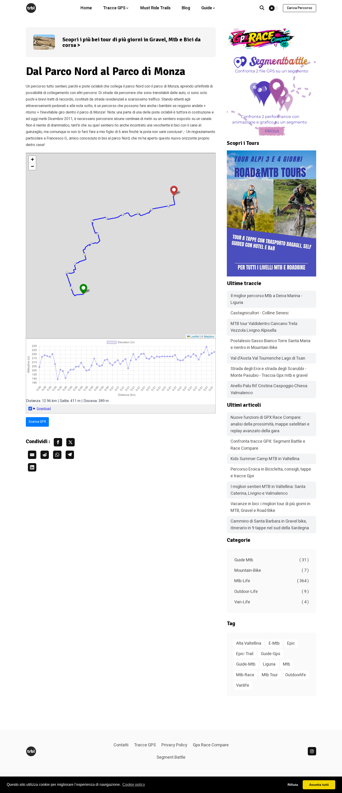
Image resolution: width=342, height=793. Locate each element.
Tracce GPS (145, 745)
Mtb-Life (271, 581)
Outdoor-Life (271, 591)
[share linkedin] (32, 467)
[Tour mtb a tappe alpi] (271, 213)
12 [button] (168, 206)
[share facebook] (58, 442)
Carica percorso (299, 8)
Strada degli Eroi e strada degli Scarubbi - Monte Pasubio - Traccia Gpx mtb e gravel (269, 372)
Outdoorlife (295, 675)
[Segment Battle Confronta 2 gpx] (271, 95)
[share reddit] (44, 455)
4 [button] (85, 255)
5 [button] (91, 243)
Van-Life (271, 602)
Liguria (269, 664)
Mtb (286, 664)
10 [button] (138, 213)
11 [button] (151, 209)
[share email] (32, 455)
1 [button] (71, 288)
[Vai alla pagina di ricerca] (262, 8)
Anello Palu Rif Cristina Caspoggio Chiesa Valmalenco (269, 389)
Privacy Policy (174, 745)
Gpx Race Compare (211, 745)
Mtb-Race (245, 675)
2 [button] (67, 273)
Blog (186, 8)
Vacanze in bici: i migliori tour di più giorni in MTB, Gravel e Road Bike (270, 507)
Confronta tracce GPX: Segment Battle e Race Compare (268, 444)
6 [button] (98, 234)
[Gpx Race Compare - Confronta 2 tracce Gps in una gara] (271, 39)
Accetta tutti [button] (319, 784)
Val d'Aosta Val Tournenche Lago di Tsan (268, 358)
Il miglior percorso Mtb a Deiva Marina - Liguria (266, 299)
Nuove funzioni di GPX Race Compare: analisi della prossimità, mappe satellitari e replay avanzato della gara (270, 424)
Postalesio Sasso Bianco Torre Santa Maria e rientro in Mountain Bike (270, 344)
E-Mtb (274, 643)
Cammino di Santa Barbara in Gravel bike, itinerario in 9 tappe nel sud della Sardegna (270, 524)
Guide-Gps (270, 654)
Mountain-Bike (271, 570)
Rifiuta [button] (293, 784)
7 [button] (92, 221)
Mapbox (209, 336)
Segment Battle (171, 757)
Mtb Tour (270, 675)
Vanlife (242, 685)
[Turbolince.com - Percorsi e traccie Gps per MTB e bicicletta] (31, 8)
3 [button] (75, 264)
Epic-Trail (244, 654)
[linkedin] (312, 751)
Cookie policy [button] (133, 784)
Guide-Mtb (245, 664)
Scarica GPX (37, 421)
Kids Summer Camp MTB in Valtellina (265, 459)
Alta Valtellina (248, 643)
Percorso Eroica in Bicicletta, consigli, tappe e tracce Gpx (271, 472)
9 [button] (123, 214)
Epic (291, 643)
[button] (83, 289)
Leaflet (194, 336)
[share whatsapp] (57, 455)
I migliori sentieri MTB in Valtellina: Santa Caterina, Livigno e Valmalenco (268, 490)
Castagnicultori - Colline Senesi (259, 313)
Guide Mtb (271, 560)
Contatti (121, 745)
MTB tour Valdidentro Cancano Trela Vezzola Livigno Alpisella (264, 327)
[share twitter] (70, 442)
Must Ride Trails (155, 8)
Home (86, 8)
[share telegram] (70, 455)
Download (44, 408)
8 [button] (107, 218)
